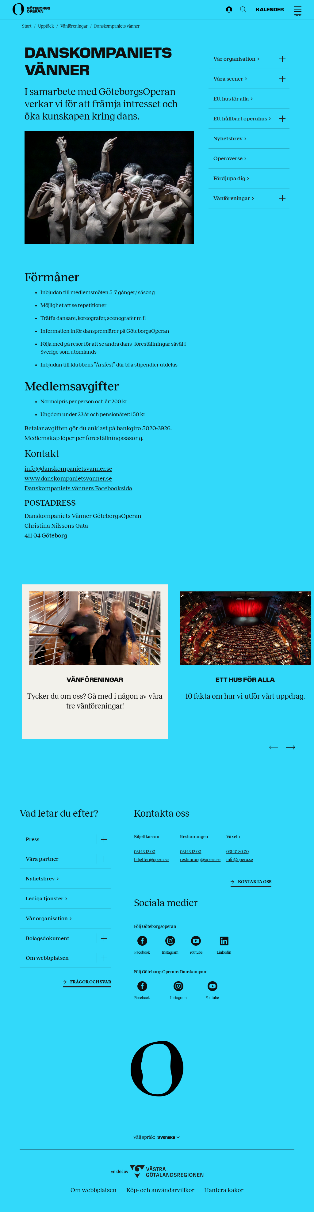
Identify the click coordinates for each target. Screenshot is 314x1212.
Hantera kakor (223, 1190)
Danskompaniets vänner (117, 26)
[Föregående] (273, 747)
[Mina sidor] (228, 9)
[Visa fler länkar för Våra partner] (104, 859)
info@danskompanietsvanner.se (68, 468)
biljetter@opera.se (151, 859)
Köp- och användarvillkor (160, 1190)
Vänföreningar (74, 26)
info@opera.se (239, 859)
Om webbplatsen (94, 1190)
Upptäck (46, 26)
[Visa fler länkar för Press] (104, 839)
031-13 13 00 (144, 851)
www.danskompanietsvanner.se (68, 478)
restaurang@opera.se (200, 859)
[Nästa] (291, 747)
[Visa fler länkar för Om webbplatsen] (104, 958)
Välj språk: (144, 1137)
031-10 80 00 (237, 851)
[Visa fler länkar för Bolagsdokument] (104, 938)
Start (27, 26)
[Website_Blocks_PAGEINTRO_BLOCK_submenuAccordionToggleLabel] (282, 59)
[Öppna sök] (242, 9)
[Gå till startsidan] (32, 9)
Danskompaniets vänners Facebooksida (78, 488)
